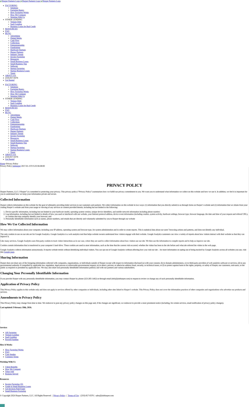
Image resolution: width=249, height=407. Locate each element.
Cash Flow (14, 40)
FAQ (7, 352)
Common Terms (11, 357)
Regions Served (11, 374)
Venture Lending (12, 335)
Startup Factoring (17, 68)
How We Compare (13, 369)
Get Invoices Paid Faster (15, 389)
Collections (15, 43)
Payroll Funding (11, 339)
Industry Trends (16, 54)
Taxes (12, 73)
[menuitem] (127, 11)
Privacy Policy (59, 395)
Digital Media (16, 38)
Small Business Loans (19, 61)
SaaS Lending (11, 337)
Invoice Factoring (17, 57)
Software (14, 66)
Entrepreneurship (17, 45)
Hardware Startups (18, 50)
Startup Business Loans (20, 71)
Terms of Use (73, 395)
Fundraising (15, 47)
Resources (14, 59)
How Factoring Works (14, 350)
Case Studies (10, 354)
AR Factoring (10, 332)
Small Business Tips (18, 64)
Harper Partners (16, 52)
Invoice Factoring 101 (14, 384)
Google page (9, 252)
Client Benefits (11, 367)
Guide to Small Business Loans (18, 386)
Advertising (15, 36)
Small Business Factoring (15, 391)
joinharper (16, 166)
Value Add (9, 371)
